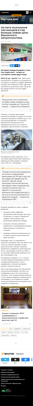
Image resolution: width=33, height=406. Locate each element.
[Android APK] (6, 391)
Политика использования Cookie (10, 377)
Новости (5, 310)
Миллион (17, 332)
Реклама (3, 386)
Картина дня (5, 328)
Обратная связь (16, 383)
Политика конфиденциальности (10, 374)
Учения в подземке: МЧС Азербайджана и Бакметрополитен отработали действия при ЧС (15, 316)
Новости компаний (6, 383)
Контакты (10, 370)
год (22, 332)
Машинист (13, 335)
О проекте (4, 370)
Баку (11, 328)
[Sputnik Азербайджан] (5, 13)
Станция (4, 332)
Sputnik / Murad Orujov (7, 62)
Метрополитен (26, 328)
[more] (30, 109)
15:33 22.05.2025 (6, 41)
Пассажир (10, 332)
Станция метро (5, 335)
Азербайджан (17, 328)
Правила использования (8, 372)
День (26, 332)
